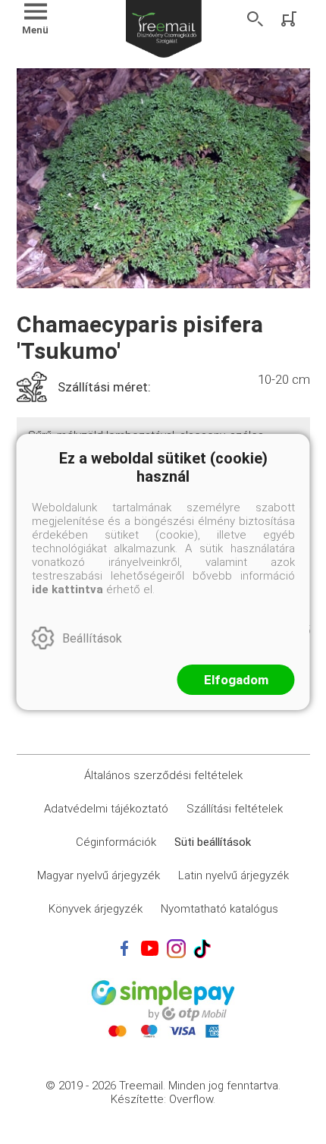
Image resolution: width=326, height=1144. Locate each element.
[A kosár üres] (290, 19)
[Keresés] (255, 19)
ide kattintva (67, 589)
